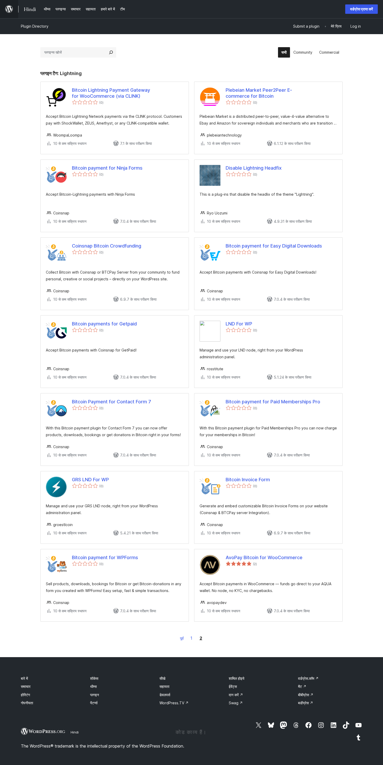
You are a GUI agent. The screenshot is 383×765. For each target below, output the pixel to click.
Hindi (75, 732)
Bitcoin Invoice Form (248, 479)
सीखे (162, 678)
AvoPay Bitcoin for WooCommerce (264, 557)
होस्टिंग (25, 695)
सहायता (164, 686)
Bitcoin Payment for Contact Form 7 (111, 401)
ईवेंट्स (233, 686)
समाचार (25, 686)
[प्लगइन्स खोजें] (111, 52)
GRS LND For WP (90, 479)
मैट (302, 686)
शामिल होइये (236, 678)
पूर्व (182, 638)
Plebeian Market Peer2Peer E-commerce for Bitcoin (259, 93)
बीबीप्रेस (305, 695)
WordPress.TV (174, 703)
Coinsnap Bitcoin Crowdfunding (106, 246)
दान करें (236, 695)
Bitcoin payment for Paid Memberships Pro (273, 401)
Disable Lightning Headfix (254, 168)
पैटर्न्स (93, 703)
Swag (236, 703)
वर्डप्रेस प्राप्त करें (361, 9)
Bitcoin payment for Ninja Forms (107, 168)
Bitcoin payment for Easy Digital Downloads (274, 246)
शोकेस (94, 678)
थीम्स (93, 686)
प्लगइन (94, 695)
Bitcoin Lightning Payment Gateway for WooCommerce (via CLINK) (111, 93)
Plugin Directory (34, 26)
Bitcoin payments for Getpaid (104, 323)
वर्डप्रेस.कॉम (308, 678)
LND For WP (239, 323)
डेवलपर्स (164, 695)
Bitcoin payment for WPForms (105, 557)
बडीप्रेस (305, 703)
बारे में (24, 678)
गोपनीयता (27, 703)
